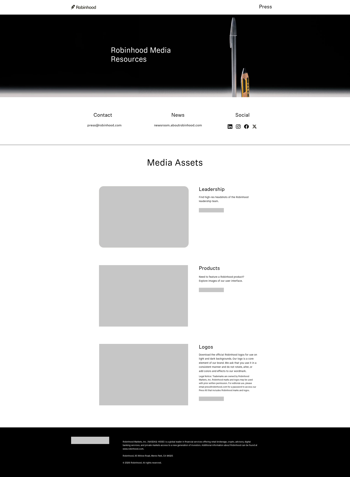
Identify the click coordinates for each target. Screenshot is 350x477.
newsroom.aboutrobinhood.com (178, 125)
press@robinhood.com (104, 125)
